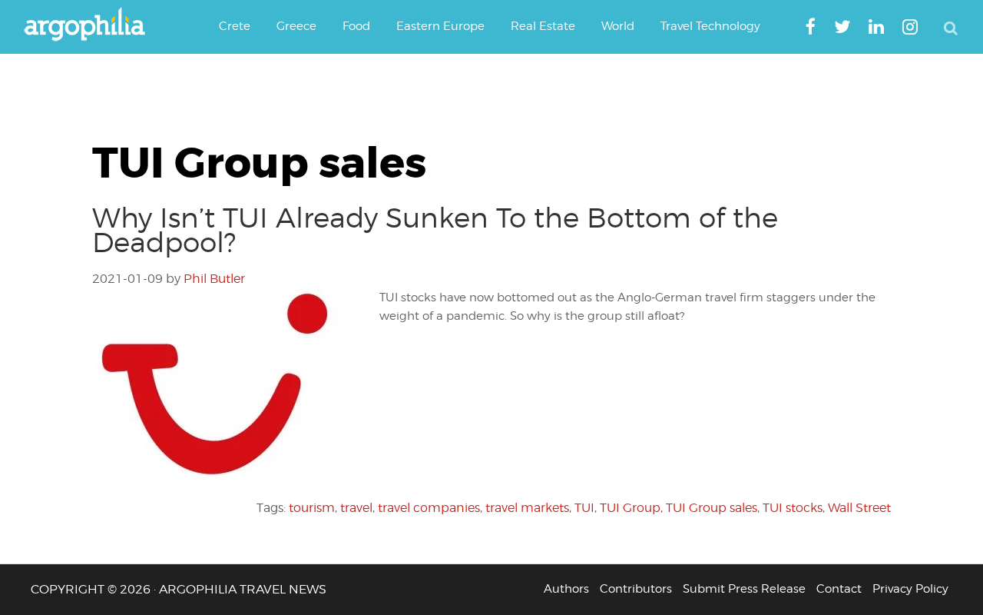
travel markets (527, 507)
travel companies (429, 507)
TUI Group (630, 507)
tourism (312, 507)
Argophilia (92, 25)
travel (356, 507)
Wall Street (859, 507)
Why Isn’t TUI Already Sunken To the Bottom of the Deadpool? (435, 230)
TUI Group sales (711, 507)
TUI (584, 507)
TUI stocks (792, 507)
